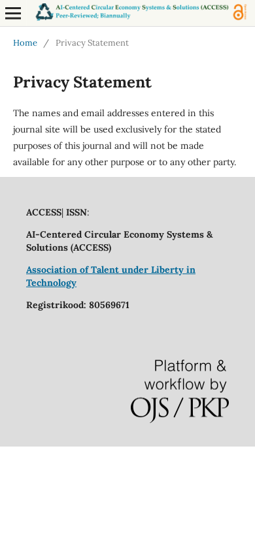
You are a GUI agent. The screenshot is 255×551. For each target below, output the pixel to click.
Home (25, 42)
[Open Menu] (13, 13)
